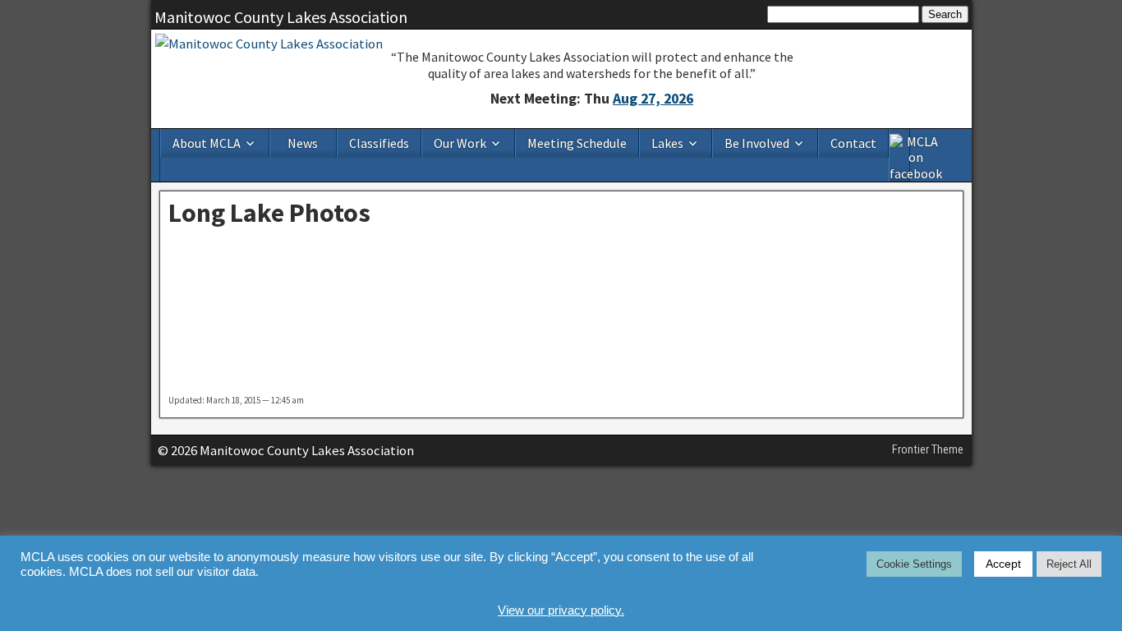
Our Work (460, 143)
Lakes (667, 143)
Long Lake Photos (269, 212)
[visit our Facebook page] (900, 155)
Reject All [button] (1069, 564)
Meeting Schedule (577, 143)
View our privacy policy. (561, 610)
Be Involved (756, 143)
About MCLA (206, 143)
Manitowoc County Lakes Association (280, 17)
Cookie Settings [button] (914, 564)
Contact (853, 143)
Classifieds (379, 143)
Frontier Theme (927, 449)
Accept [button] (1003, 563)
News (302, 143)
